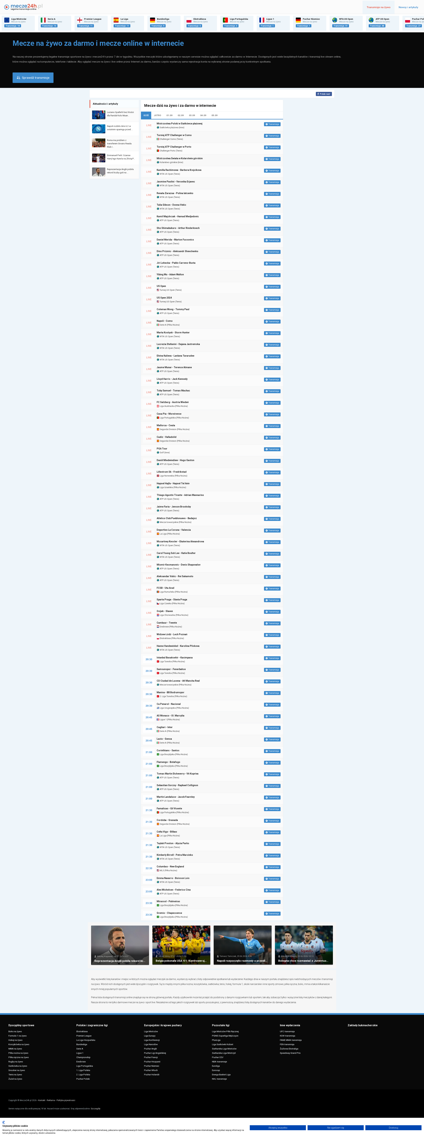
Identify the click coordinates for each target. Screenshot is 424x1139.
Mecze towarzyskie (168, 522)
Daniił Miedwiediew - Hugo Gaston (175, 460)
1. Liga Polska (83, 1070)
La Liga (163, 534)
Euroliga (216, 1066)
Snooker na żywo (16, 1070)
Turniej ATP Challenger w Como (174, 135)
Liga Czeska (165, 603)
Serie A (162, 325)
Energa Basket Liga (221, 1074)
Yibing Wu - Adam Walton (170, 274)
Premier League (83, 1035)
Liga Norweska (166, 475)
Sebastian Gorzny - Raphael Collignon (177, 785)
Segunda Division (167, 429)
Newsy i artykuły (408, 7)
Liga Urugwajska (167, 708)
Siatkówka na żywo (17, 1066)
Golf (161, 452)
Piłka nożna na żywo (18, 1053)
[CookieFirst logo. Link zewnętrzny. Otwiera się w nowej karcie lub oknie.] (3, 1122)
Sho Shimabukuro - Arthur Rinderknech (178, 228)
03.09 (192, 115)
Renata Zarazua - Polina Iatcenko (175, 193)
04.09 (203, 115)
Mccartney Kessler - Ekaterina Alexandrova (180, 541)
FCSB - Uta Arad (165, 588)
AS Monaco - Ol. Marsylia (170, 715)
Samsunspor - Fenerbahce (171, 669)
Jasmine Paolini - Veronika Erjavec (176, 181)
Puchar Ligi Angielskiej (155, 1053)
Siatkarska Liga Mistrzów (224, 1048)
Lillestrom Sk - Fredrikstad (171, 471)
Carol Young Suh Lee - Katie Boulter (176, 553)
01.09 (169, 115)
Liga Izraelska (166, 487)
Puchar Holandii (151, 1074)
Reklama (51, 1100)
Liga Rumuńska (166, 592)
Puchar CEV (217, 1057)
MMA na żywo (15, 1048)
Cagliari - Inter (165, 727)
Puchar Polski (83, 1078)
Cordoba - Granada (167, 820)
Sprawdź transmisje (35, 78)
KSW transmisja (287, 1035)
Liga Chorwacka (167, 615)
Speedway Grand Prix (290, 1053)
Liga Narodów (151, 1044)
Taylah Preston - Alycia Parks (173, 843)
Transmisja (273, 124)
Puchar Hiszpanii (152, 1061)
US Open (161, 286)
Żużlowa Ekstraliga (289, 1048)
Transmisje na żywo (378, 7)
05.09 (214, 115)
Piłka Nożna (173, 325)
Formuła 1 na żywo (17, 1035)
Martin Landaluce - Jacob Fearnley (176, 797)
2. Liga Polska (83, 1074)
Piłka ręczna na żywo (18, 1057)
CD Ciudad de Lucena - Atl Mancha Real (178, 680)
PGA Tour (162, 448)
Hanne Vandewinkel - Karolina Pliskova (178, 646)
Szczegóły (95, 1108)
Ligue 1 (163, 719)
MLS (161, 870)
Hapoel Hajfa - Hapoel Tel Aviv (173, 483)
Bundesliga (81, 1044)
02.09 (181, 115)
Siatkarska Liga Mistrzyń (224, 1053)
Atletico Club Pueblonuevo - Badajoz (177, 518)
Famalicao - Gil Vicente (169, 808)
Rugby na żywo (15, 1061)
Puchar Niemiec (151, 1066)
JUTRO (157, 115)
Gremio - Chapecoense (169, 913)
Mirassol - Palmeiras (168, 901)
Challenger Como (167, 139)
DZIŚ (146, 115)
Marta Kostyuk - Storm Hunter (173, 332)
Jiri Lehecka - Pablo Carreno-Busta (176, 263)
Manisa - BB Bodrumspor (170, 692)
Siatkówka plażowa (168, 127)
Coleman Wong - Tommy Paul (173, 309)
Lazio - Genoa (164, 738)
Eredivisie (164, 626)
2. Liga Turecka (166, 696)
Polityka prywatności (66, 1100)
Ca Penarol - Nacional (169, 704)
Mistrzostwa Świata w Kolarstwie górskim (180, 158)
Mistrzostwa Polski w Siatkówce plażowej (179, 123)
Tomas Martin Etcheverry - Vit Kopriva (177, 773)
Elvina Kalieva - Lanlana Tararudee (175, 355)
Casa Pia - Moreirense (169, 413)
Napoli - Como (165, 321)
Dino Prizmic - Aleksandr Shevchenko (177, 251)
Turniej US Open (167, 290)
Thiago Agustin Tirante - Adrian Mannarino (180, 495)
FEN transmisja (287, 1044)
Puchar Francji (151, 1057)
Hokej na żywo (15, 1040)
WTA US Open (166, 174)
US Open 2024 (164, 297)
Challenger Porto (167, 150)
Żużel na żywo (15, 1078)
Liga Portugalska (167, 417)
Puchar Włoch (151, 1070)
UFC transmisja (287, 1031)
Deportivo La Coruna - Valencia (174, 530)
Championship (83, 1057)
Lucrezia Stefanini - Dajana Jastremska (178, 344)
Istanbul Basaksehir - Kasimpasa (175, 657)
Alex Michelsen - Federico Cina (174, 889)
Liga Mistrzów (151, 1031)
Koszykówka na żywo (18, 1044)
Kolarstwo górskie (168, 162)
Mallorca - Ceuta (166, 425)
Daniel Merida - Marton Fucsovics (175, 239)
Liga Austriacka (167, 406)
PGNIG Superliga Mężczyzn (225, 1035)
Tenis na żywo (15, 1074)
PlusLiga (216, 1040)
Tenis (179, 139)
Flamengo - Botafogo (168, 762)
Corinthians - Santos (168, 750)
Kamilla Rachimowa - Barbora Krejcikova (179, 170)
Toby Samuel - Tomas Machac (173, 390)
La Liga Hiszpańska (85, 1040)
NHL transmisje (219, 1078)
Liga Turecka (165, 661)
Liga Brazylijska (167, 754)
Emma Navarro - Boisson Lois (173, 878)
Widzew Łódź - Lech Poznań (172, 634)
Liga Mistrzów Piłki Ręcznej (225, 1031)
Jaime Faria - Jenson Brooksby (174, 506)
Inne (182, 127)
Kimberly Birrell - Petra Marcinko (175, 855)
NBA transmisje (219, 1061)
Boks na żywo (15, 1031)
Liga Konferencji (152, 1040)
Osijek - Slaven (165, 611)
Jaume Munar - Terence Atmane (174, 367)
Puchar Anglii (150, 1048)
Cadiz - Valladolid (166, 437)
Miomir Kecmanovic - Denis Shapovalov (178, 564)
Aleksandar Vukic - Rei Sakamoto (175, 576)
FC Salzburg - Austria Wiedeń (173, 402)
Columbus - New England (170, 866)
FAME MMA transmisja (291, 1040)
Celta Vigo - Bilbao (167, 831)
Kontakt (41, 1100)
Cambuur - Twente (167, 622)
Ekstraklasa (165, 638)
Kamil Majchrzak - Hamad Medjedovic (178, 216)
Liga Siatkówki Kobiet (222, 1044)
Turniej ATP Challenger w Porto (174, 146)
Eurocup (216, 1070)
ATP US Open (165, 220)
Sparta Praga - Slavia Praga (172, 599)
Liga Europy (149, 1035)
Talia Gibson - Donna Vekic (171, 204)
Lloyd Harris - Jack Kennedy (172, 379)
